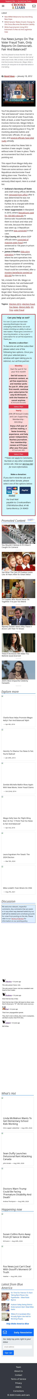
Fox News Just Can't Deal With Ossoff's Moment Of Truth (17, 1269)
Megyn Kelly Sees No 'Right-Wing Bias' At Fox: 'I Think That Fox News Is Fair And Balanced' (18, 821)
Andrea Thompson (9, 1201)
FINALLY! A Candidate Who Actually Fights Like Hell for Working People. (21, 1316)
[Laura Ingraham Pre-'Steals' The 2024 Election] (18, 841)
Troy (11, 310)
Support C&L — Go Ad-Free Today (18, 1)
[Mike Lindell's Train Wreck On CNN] (18, 875)
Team (18, 1367)
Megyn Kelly (24, 307)
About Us (18, 1371)
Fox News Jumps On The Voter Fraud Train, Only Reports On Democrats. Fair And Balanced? (17, 44)
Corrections (18, 1391)
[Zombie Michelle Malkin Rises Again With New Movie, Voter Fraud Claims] (18, 771)
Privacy (18, 1383)
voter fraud (19, 310)
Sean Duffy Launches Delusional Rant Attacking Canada (17, 1156)
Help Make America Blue (17, 1323)
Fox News (13, 307)
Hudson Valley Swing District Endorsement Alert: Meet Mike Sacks (22, 1306)
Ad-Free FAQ (27, 464)
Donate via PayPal (25, 490)
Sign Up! (8, 1353)
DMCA (18, 1387)
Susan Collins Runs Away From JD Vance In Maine (16, 1235)
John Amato (7, 1163)
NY (32, 307)
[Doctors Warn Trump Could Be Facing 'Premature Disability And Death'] (18, 1177)
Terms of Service (17, 919)
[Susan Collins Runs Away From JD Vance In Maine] (18, 1222)
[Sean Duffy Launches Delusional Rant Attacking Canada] (18, 1141)
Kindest (12, 495)
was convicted (20, 230)
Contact (18, 1375)
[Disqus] (18, 1003)
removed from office (18, 194)
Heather (5, 1276)
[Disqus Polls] (18, 950)
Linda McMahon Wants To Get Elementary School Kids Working (17, 1121)
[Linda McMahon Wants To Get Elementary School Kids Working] (18, 1106)
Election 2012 (15, 304)
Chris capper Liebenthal (11, 1128)
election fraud (28, 304)
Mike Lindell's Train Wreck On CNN (17, 888)
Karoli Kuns (9, 76)
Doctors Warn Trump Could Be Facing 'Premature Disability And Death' (17, 1193)
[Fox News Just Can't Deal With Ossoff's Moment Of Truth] (18, 1254)
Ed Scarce (6, 1241)
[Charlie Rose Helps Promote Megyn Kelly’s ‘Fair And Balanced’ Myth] (18, 704)
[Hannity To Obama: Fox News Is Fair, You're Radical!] (18, 738)
